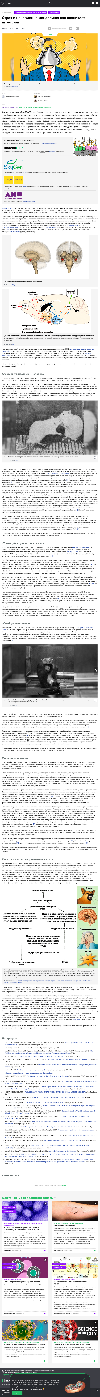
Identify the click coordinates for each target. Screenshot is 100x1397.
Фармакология (9, 1225)
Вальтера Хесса (72, 552)
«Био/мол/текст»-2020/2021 (10, 107)
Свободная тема (54, 12)
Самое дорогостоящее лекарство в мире (22, 1282)
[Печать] (70, 28)
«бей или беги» (14, 232)
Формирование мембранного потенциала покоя (72, 1283)
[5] (11, 482)
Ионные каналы (59, 1279)
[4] (67, 480)
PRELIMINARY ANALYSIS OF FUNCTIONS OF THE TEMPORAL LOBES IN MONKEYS (55, 1092)
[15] (58, 775)
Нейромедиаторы (77, 1223)
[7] (78, 529)
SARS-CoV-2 (7, 1342)
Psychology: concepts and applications (13, 982)
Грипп (21, 1223)
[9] (91, 564)
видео (91, 583)
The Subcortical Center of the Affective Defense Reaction (47, 1076)
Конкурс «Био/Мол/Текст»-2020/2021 (19, 140)
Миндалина (6, 208)
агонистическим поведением (58, 473)
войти (64, 1185)
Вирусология (14, 1223)
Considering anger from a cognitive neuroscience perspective (41, 1056)
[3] (90, 471)
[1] (43, 210)
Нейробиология (38, 107)
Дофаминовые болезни (64, 1225)
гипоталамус (73, 225)
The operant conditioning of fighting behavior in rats (62, 1140)
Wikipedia (14, 285)
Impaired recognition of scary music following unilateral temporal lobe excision (48, 1127)
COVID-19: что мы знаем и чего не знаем (72, 1345)
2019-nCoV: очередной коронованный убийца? (24, 1345)
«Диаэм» (24, 186)
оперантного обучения (81, 547)
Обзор (50, 34)
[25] (17, 705)
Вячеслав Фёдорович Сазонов (62, 1313)
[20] (86, 843)
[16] (52, 796)
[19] (17, 843)
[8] (53, 556)
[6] (77, 510)
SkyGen (24, 172)
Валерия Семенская (9, 1313)
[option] (50, 427)
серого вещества (50, 227)
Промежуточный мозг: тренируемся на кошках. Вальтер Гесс (29, 1073)
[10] (19, 583)
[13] (88, 727)
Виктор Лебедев (58, 1250)
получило (76, 1019)
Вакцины (7, 1223)
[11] (58, 598)
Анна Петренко (8, 1361)
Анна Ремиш (7, 1250)
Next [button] (96, 428)
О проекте (5, 1375)
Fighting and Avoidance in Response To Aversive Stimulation (68, 1059)
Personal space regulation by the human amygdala (76, 1130)
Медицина (29, 107)
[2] (8, 229)
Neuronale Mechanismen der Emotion (62, 1151)
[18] (72, 841)
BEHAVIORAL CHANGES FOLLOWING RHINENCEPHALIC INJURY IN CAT (58, 1097)
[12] (12, 640)
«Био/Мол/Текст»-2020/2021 (50, 143)
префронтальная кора (10, 227)
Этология (47, 107)
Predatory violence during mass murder (31, 1070)
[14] (27, 735)
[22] (17, 460)
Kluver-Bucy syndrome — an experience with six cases (43, 1102)
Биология (22, 107)
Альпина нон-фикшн (29, 201)
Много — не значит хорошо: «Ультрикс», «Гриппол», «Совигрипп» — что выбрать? (22, 1229)
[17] (34, 824)
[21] (57, 1004)
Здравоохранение (29, 1223)
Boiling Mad (15, 86)
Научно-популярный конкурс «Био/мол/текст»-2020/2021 (31, 12)
